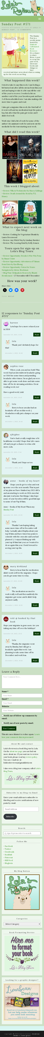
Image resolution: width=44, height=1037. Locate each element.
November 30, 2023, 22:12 (13, 633)
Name (5, 691)
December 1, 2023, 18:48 (14, 421)
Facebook (9, 846)
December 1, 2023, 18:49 (14, 468)
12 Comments (24, 30)
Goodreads (9, 852)
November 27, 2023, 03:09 (13, 581)
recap (11, 296)
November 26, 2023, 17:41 (12, 452)
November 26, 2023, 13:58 (13, 335)
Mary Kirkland (18, 566)
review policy (31, 757)
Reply (37, 335)
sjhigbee (15, 434)
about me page (16, 751)
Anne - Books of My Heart (25, 480)
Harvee (14, 322)
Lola (35, 27)
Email (5, 699)
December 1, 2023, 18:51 (13, 553)
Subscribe (10, 816)
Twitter (8, 849)
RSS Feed (9, 860)
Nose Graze (26, 1035)
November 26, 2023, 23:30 (13, 515)
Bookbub (8, 855)
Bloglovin (9, 863)
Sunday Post (8, 30)
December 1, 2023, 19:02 (14, 660)
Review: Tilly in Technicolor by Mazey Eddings (22, 191)
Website (5, 706)
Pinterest (9, 857)
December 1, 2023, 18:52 (14, 605)
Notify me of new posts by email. (19, 723)
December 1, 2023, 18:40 (14, 353)
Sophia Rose (17, 366)
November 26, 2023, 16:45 (13, 397)
